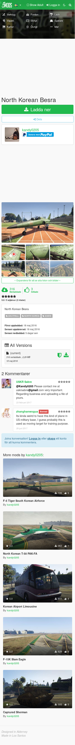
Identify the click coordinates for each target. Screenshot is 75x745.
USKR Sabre (24, 382)
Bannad (43, 411)
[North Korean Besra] (37, 222)
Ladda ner (40, 109)
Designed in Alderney (14, 732)
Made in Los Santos (14, 735)
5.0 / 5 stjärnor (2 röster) (14, 300)
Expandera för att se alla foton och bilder (37, 280)
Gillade (34, 292)
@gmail (33, 390)
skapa (51, 438)
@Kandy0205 (24, 386)
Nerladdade (15, 292)
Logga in (35, 438)
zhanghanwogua (27, 411)
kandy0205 (30, 129)
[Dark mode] (64, 5)
